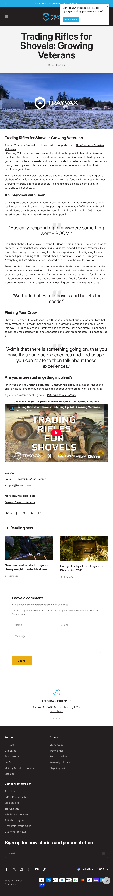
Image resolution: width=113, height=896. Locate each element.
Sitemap (9, 773)
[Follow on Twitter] (14, 869)
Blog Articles (12, 802)
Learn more (71, 19)
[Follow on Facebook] (7, 869)
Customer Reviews (15, 831)
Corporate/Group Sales (18, 825)
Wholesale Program (16, 814)
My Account (57, 744)
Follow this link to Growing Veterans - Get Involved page (39, 384)
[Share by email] (40, 513)
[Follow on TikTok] (44, 869)
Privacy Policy (76, 610)
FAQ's (8, 762)
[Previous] (5, 3)
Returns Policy (58, 756)
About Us (10, 791)
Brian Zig (60, 65)
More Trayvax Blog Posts (20, 495)
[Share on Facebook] (17, 513)
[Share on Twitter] (24, 513)
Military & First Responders (20, 768)
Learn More (56, 711)
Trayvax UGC (12, 808)
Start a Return (12, 756)
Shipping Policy (59, 768)
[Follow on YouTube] (37, 869)
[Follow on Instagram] (22, 869)
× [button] (107, 6)
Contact (9, 744)
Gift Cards (10, 750)
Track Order (56, 750)
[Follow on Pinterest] (29, 869)
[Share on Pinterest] (32, 513)
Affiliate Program (14, 820)
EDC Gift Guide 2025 (16, 797)
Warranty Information (62, 762)
